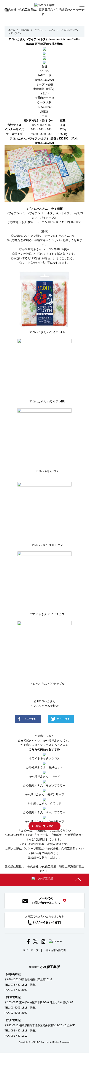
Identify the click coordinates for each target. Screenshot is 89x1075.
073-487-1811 (47, 922)
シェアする (30, 719)
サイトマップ (30, 950)
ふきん (52, 30)
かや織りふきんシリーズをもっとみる (44, 744)
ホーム (11, 30)
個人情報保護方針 (55, 950)
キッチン (39, 30)
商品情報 (25, 30)
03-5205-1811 (19, 1007)
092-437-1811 (19, 1030)
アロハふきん (46, 701)
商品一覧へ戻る (44, 826)
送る (46, 729)
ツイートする (63, 719)
